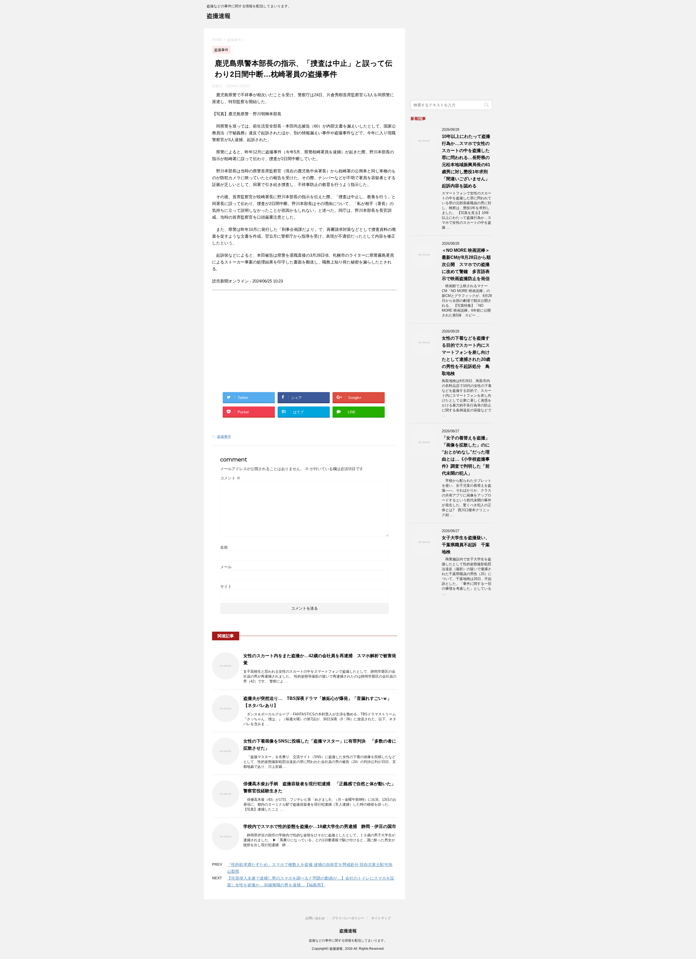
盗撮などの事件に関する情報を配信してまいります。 (348, 940)
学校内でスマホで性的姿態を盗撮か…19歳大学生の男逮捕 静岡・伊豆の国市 (319, 826)
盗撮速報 (219, 16)
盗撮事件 (224, 437)
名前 (224, 547)
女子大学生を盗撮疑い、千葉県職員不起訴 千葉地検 (466, 544)
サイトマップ (381, 918)
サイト (226, 586)
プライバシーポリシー (348, 918)
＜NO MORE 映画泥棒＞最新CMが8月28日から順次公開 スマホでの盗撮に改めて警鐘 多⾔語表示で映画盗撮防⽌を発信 (466, 264)
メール (226, 567)
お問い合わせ (315, 918)
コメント (230, 478)
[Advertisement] (257, 346)
